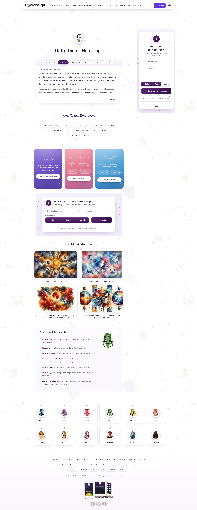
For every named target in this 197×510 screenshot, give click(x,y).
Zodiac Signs (57, 5)
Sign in (161, 5)
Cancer (94, 459)
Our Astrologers (111, 99)
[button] (150, 5)
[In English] (169, 5)
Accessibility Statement (126, 465)
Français (123, 469)
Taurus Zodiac (103, 130)
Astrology (99, 5)
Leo (101, 459)
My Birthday (109, 179)
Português (111, 469)
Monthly (100, 62)
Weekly (88, 62)
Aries (70, 459)
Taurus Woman (48, 353)
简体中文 (94, 469)
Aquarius (54, 459)
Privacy (85, 465)
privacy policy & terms (90, 228)
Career (98, 125)
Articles (137, 5)
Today (64, 62)
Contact (112, 465)
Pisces (63, 459)
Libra (115, 459)
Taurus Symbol (49, 373)
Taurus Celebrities (80, 136)
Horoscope (71, 5)
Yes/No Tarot (55, 130)
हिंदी (102, 469)
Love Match (78, 178)
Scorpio (122, 459)
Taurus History (48, 367)
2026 (110, 62)
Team (78, 465)
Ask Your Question (48, 176)
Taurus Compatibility (51, 359)
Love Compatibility (79, 130)
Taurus (45, 339)
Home (64, 465)
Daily (53, 220)
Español (84, 469)
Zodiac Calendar (122, 5)
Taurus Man (47, 348)
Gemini (86, 459)
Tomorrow (75, 62)
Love (70, 125)
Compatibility (85, 5)
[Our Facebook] (92, 504)
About (71, 465)
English (74, 469)
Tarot (109, 5)
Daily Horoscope (52, 125)
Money (113, 125)
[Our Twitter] (98, 504)
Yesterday (50, 62)
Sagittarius (132, 459)
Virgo (108, 459)
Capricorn (142, 459)
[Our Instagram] (104, 504)
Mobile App (95, 465)
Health (83, 125)
